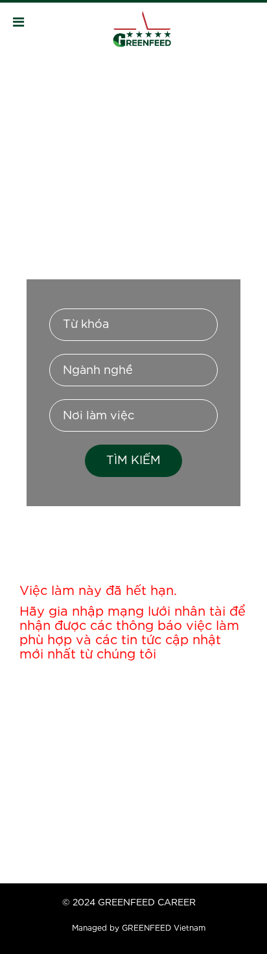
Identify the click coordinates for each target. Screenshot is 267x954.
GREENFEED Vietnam (163, 928)
